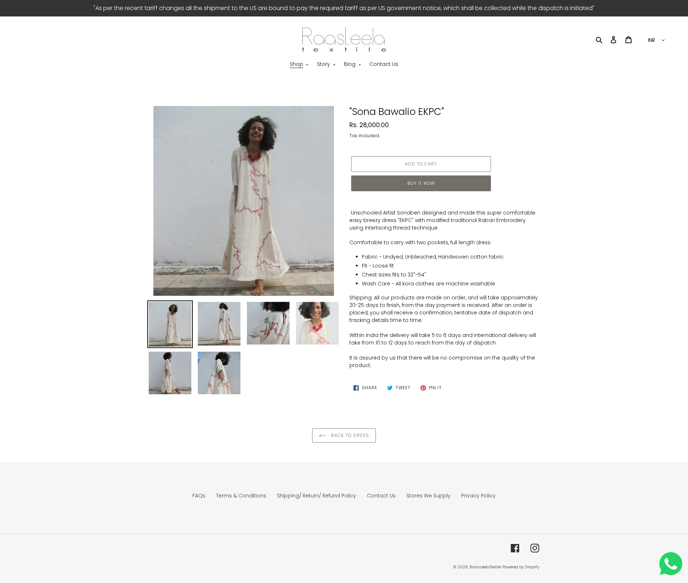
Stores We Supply (428, 495)
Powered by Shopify (520, 567)
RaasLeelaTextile (485, 567)
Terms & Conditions (241, 495)
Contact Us (381, 495)
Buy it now (421, 183)
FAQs (198, 495)
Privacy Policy (478, 495)
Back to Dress (349, 435)
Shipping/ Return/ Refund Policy (316, 495)
